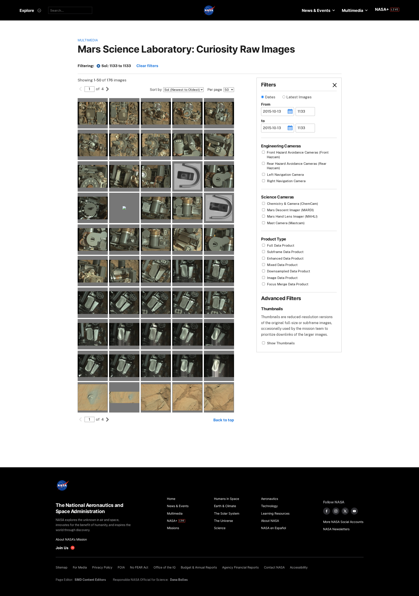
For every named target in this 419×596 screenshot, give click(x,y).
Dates (270, 97)
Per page (214, 90)
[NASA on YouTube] (354, 511)
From (265, 104)
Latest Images (299, 97)
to (263, 121)
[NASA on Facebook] (326, 511)
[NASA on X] (345, 511)
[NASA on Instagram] (335, 511)
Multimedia (88, 40)
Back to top (223, 420)
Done (327, 85)
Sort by (156, 90)
